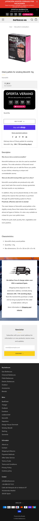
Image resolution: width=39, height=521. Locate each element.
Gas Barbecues (7, 372)
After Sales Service (8, 458)
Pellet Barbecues (7, 378)
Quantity (7, 113)
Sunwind (5, 434)
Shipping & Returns (8, 451)
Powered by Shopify (19, 516)
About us (5, 444)
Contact (4, 448)
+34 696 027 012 (8, 484)
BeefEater (5, 401)
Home (10, 27)
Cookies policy (7, 471)
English (18, 503)
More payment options (19, 133)
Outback (5, 408)
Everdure (5, 411)
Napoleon (5, 421)
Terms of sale (6, 461)
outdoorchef (6, 415)
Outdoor (5, 385)
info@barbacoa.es (8, 481)
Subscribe (18, 353)
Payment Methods (8, 454)
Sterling (4, 431)
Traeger (4, 405)
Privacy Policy (7, 468)
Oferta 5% (28, 14)
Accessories (6, 388)
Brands (4, 391)
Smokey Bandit (7, 428)
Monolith (5, 78)
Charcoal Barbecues (9, 375)
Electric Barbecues (8, 381)
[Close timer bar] (37, 1)
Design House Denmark (10, 425)
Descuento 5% (20, 106)
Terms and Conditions (9, 464)
